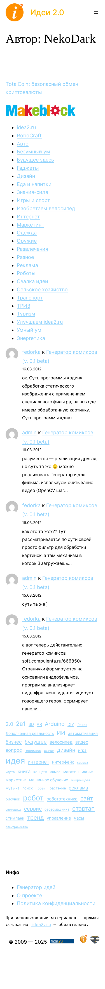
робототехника (62, 799)
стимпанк (15, 818)
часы (79, 818)
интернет (38, 762)
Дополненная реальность (30, 733)
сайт (86, 798)
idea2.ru (26, 127)
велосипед (61, 742)
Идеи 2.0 (47, 12)
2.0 (9, 724)
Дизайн (26, 176)
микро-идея (80, 780)
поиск (27, 788)
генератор (33, 751)
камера (82, 762)
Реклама (27, 265)
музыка (13, 788)
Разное (25, 257)
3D (31, 724)
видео (81, 742)
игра (82, 750)
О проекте (29, 895)
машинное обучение (48, 779)
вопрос (14, 750)
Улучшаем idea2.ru (40, 322)
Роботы (26, 273)
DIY (70, 724)
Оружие (27, 241)
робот (33, 797)
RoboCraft (29, 135)
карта (10, 772)
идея (15, 761)
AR (39, 724)
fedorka (31, 352)
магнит (87, 772)
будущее (36, 742)
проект (41, 788)
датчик (49, 751)
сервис (33, 808)
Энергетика (31, 338)
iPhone (82, 725)
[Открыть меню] (96, 12)
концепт (40, 772)
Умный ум (29, 330)
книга (24, 771)
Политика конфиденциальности (56, 903)
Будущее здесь (35, 160)
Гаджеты (28, 168)
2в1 (21, 723)
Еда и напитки (34, 184)
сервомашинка (57, 809)
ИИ (61, 733)
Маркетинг (30, 225)
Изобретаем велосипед (46, 208)
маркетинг (16, 779)
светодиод (13, 809)
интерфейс (63, 762)
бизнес (14, 742)
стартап (83, 808)
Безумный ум (33, 152)
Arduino (55, 724)
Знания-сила (32, 192)
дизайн (66, 750)
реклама (78, 788)
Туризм (26, 314)
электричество (17, 827)
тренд (35, 817)
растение (58, 788)
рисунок (13, 799)
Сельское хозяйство (42, 289)
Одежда (27, 233)
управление (59, 818)
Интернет (28, 217)
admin (29, 432)
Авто (23, 144)
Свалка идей (32, 281)
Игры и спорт (33, 200)
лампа (55, 772)
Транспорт (30, 298)
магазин (71, 771)
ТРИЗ (23, 306)
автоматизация (83, 733)
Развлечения (32, 249)
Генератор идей (36, 887)
